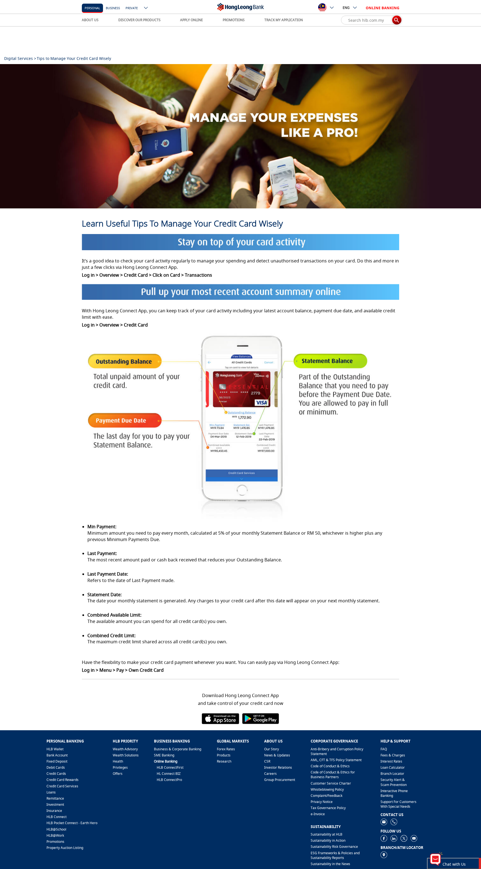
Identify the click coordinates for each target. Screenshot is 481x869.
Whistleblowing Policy (327, 789)
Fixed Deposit (56, 761)
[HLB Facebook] (384, 838)
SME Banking (164, 755)
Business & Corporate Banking (177, 749)
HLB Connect (56, 816)
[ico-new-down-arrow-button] (146, 8)
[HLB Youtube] (414, 838)
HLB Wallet (54, 749)
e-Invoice (318, 814)
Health (118, 761)
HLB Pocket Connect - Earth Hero (71, 823)
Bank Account (57, 755)
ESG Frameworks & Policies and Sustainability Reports (335, 855)
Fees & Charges (393, 755)
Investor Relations (278, 767)
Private (132, 8)
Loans (51, 792)
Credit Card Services (62, 786)
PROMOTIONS (234, 20)
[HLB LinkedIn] (394, 838)
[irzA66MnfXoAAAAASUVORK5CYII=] (394, 822)
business (113, 8)
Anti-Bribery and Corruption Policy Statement (337, 751)
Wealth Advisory (125, 749)
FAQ (384, 749)
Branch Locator (392, 773)
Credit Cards (56, 773)
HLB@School (56, 829)
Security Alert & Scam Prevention (394, 782)
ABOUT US (90, 20)
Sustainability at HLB (326, 834)
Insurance (54, 810)
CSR (267, 761)
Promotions (55, 841)
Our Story (271, 749)
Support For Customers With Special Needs (398, 804)
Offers (117, 773)
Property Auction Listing (64, 847)
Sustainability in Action (328, 840)
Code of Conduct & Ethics (330, 766)
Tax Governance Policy (328, 807)
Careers (270, 773)
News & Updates (277, 755)
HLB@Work (55, 835)
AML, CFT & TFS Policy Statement (336, 760)
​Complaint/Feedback (326, 795)
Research (224, 761)
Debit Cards (55, 767)
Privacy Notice (322, 801)
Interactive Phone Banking (394, 793)
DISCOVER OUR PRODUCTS (139, 20)
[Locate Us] (384, 855)
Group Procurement (279, 779)
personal (92, 8)
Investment (55, 804)
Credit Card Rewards (62, 779)
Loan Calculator (393, 767)
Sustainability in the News (330, 863)
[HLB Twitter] (404, 838)
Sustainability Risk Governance (334, 846)
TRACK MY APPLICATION (283, 20)
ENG (346, 7)
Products (223, 755)
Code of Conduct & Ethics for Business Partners (333, 774)
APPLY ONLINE (191, 20)
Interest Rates (391, 761)
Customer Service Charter (331, 783)
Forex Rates (226, 749)
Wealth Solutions (126, 755)
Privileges (120, 767)
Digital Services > (20, 58)
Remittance (55, 798)
